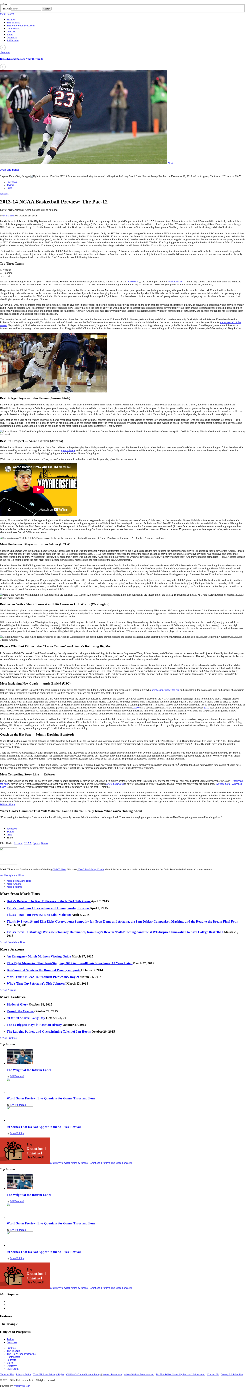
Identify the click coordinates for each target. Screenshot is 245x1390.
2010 (136, 707)
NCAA (28, 843)
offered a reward (115, 783)
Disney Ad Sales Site (232, 1374)
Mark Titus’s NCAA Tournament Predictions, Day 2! (43, 977)
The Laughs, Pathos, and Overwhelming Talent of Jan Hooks (49, 1031)
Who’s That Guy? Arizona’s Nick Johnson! (36, 983)
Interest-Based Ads (112, 1374)
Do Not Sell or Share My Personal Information (180, 1374)
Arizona (4, 193)
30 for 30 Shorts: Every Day (26, 1018)
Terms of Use (7, 1374)
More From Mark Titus (19, 880)
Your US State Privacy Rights (48, 1374)
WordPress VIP (21, 1385)
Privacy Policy (23, 1374)
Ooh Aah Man (175, 281)
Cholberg (133, 281)
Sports (36, 843)
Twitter (10, 185)
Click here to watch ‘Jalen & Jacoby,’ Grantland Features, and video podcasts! (91, 1162)
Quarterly (12, 37)
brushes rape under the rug (165, 690)
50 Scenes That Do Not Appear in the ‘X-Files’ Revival (44, 1127)
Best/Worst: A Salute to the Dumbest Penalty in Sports (44, 970)
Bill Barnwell (17, 1076)
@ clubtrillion (16, 875)
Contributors (13, 28)
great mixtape (68, 450)
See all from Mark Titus (12, 942)
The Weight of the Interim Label (29, 1070)
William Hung (7, 804)
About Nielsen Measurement (139, 1374)
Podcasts (11, 31)
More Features (14, 886)
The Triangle (13, 22)
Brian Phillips (17, 1133)
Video (10, 34)
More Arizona (14, 883)
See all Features (8, 1037)
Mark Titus (9, 215)
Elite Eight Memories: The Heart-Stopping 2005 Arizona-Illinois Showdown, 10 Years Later (69, 963)
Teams (44, 843)
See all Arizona (8, 990)
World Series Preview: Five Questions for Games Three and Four (51, 1098)
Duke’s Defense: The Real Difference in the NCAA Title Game (49, 901)
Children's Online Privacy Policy (83, 1374)
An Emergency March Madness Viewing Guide (39, 956)
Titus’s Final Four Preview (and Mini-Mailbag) (39, 914)
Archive (4, 875)
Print (9, 188)
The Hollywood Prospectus (21, 25)
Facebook (12, 182)
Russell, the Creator (20, 1011)
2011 (206, 707)
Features (11, 19)
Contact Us (213, 1374)
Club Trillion (59, 869)
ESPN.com (12, 40)
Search (6, 8)
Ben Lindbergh (18, 1104)
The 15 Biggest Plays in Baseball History (35, 1024)
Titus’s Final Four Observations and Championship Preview (48, 908)
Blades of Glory (18, 1004)
